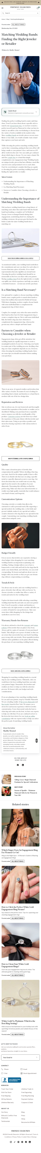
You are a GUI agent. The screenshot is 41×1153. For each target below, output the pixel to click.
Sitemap (34, 1137)
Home (3, 19)
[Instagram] (11, 1142)
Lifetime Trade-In (27, 1089)
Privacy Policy (16, 1137)
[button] (2, 7)
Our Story (4, 1112)
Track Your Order (7, 1089)
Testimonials (5, 1121)
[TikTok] (15, 1142)
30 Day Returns (6, 1099)
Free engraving (26, 1092)
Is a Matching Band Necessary (14, 187)
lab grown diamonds (27, 702)
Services (5, 1085)
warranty (27, 625)
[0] (38, 8)
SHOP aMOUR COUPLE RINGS (20, 671)
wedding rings (12, 279)
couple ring (12, 157)
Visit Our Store (6, 1092)
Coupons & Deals (27, 1102)
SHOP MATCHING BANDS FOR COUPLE (20, 258)
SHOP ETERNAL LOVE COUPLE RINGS (20, 458)
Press (23, 1115)
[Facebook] (26, 1142)
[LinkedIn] (30, 1142)
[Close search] (38, 13)
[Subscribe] (37, 1057)
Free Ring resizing (27, 1096)
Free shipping (5, 1096)
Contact (5, 1065)
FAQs (23, 1119)
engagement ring (16, 126)
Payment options (27, 1099)
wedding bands (11, 135)
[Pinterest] (22, 1142)
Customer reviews (14, 416)
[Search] (3, 13)
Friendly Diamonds (20, 8)
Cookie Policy (26, 1137)
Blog (8, 19)
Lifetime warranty (7, 1102)
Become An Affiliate (28, 1122)
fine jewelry (5, 704)
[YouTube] (19, 1142)
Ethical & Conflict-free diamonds (9, 1116)
